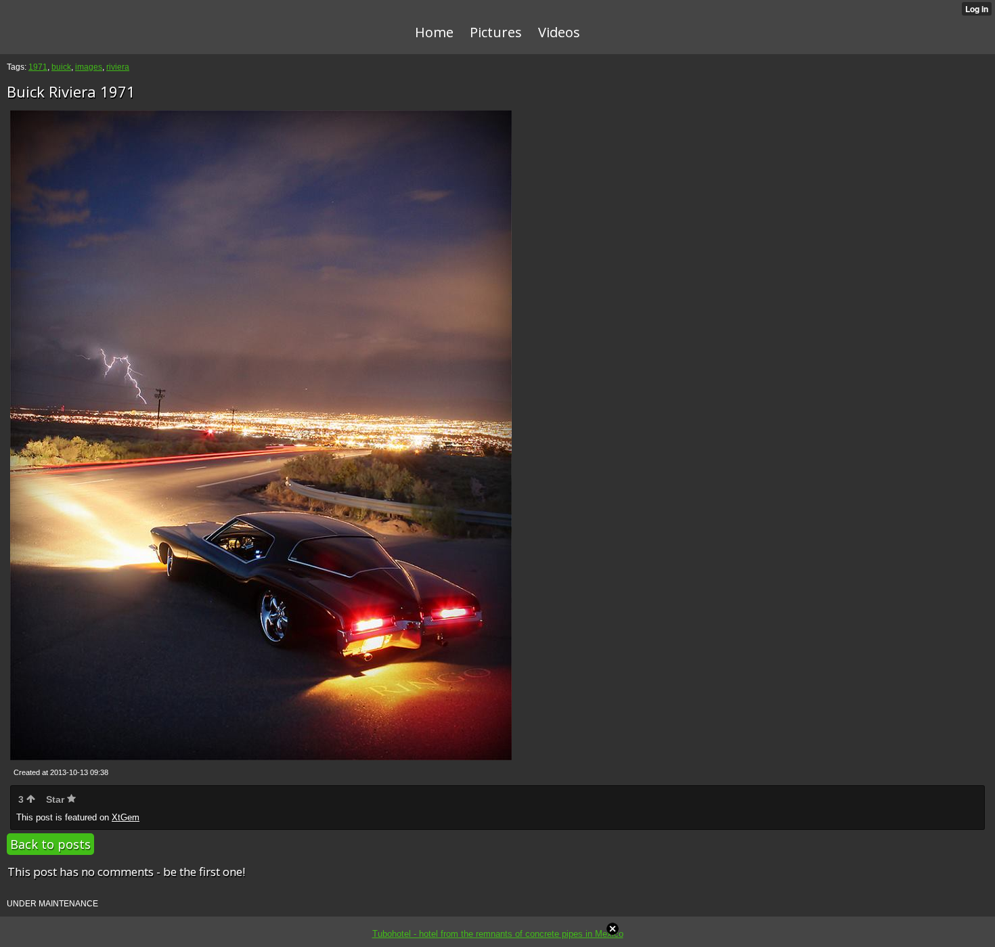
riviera (117, 67)
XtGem (125, 817)
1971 (37, 67)
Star (56, 799)
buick (61, 67)
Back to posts (50, 844)
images (88, 67)
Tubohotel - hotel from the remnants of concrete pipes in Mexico (497, 934)
